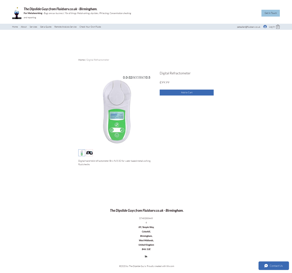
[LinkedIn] (146, 256)
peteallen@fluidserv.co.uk (248, 27)
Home (81, 59)
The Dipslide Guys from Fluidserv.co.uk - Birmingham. (60, 9)
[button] (278, 26)
